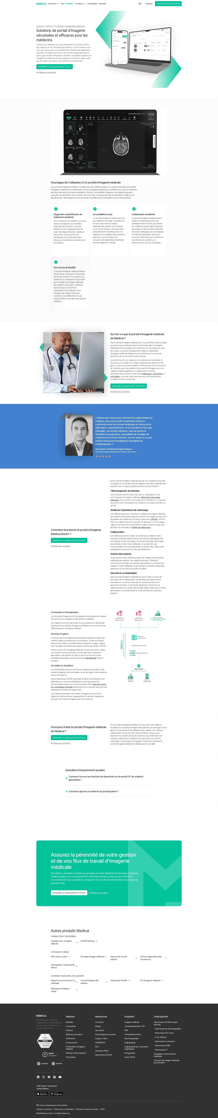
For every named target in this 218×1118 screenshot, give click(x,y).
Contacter (99, 1022)
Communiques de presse (105, 1034)
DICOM (154, 519)
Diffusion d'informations (76, 1053)
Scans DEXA (129, 1057)
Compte (149, 4)
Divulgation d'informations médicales (165, 1055)
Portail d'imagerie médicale (71, 26)
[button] (53, 4)
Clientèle (102, 4)
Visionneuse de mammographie (168, 1029)
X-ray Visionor (161, 1037)
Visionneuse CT (161, 1050)
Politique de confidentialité (64, 1109)
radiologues (147, 374)
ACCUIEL (40, 26)
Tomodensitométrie (132, 1034)
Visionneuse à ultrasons (165, 1041)
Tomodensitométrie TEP (134, 1026)
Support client (101, 1038)
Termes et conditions (44, 1109)
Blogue (98, 1026)
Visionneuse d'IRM (162, 1045)
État (97, 1047)
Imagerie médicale (131, 1022)
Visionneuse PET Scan (164, 1033)
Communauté (71, 1042)
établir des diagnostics (141, 527)
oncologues (157, 374)
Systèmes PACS (102, 1051)
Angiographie (129, 1042)
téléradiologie (90, 658)
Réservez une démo (47, 72)
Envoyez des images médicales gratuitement (166, 1061)
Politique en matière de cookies (87, 1109)
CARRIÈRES (100, 1042)
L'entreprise (92, 4)
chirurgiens (115, 376)
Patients (69, 1030)
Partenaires (71, 1057)
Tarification (70, 1038)
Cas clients (99, 1030)
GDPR (102, 1109)
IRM (126, 1030)
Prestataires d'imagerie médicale (75, 1048)
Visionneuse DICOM (103, 1055)
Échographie (129, 1053)
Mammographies (131, 1038)
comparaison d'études (63, 687)
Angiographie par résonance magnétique (136, 1048)
